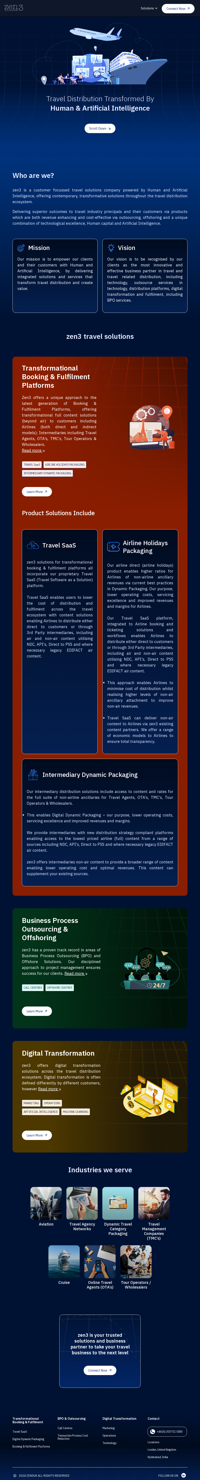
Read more (32, 450)
